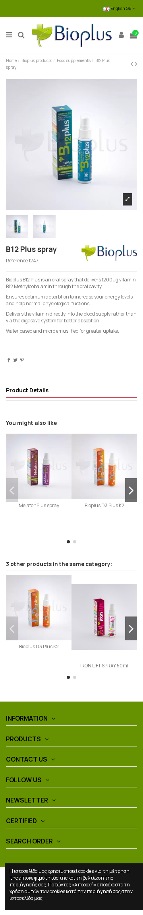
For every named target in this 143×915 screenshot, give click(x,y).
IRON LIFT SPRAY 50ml (104, 665)
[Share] (9, 360)
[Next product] (136, 63)
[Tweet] (15, 360)
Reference (17, 261)
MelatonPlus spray (39, 505)
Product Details (27, 390)
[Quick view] (39, 497)
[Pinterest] (22, 360)
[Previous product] (133, 63)
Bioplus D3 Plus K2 (104, 505)
